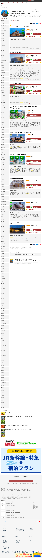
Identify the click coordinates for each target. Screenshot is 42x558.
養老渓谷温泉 (3, 147)
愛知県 (11, 510)
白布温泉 (2, 80)
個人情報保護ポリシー (23, 551)
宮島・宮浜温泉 (3, 350)
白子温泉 (2, 144)
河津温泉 (2, 258)
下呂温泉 (2, 271)
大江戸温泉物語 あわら (17, 52)
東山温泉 (2, 90)
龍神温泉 (2, 333)
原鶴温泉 (2, 367)
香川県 (9, 515)
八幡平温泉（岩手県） (4, 48)
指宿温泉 (2, 405)
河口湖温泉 (2, 162)
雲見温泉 (2, 261)
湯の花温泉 (2, 310)
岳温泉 (2, 97)
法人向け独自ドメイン (6, 548)
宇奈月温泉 (2, 219)
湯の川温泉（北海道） (4, 25)
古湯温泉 (2, 372)
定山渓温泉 (2, 20)
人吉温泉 (2, 387)
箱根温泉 (2, 149)
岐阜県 (9, 510)
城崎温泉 (11, 496)
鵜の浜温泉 (2, 209)
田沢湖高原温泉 (3, 67)
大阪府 (11, 512)
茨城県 (11, 503)
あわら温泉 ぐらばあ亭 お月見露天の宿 (21, 132)
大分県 (16, 517)
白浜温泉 (17, 496)
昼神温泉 (2, 194)
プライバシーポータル (4, 552)
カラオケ (21, 263)
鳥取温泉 (2, 338)
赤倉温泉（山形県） (3, 72)
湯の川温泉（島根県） (4, 345)
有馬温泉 (2, 313)
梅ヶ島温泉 (2, 256)
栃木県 (7, 503)
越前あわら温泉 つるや (17, 223)
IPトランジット (5, 546)
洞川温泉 (2, 325)
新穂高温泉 (8, 496)
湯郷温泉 (2, 348)
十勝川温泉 (2, 23)
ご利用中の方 (30, 536)
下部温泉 (2, 164)
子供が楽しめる (29, 263)
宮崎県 (18, 517)
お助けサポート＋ (18, 528)
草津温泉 (2, 119)
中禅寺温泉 (2, 112)
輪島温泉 (2, 233)
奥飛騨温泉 (2, 276)
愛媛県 (11, 515)
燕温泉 (2, 216)
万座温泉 (2, 122)
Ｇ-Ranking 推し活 (35, 506)
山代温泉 (2, 229)
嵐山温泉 (2, 300)
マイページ (37, 0)
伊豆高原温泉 (3, 246)
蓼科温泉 (2, 184)
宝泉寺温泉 (2, 402)
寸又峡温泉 (2, 263)
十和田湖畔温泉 (3, 45)
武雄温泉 (2, 370)
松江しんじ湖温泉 (3, 343)
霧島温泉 (2, 407)
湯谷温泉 (2, 286)
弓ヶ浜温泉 (2, 268)
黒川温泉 (2, 377)
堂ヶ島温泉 (2, 266)
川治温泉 (2, 110)
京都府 (9, 512)
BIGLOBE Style (18, 543)
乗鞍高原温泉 (3, 189)
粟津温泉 (2, 226)
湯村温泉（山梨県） (3, 167)
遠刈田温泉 (2, 57)
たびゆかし (34, 505)
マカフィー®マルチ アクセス (6, 547)
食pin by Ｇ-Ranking (35, 507)
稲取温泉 (2, 251)
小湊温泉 (2, 142)
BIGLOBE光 (4, 528)
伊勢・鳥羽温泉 (3, 288)
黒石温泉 (2, 43)
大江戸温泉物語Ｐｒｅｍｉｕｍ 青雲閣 (20, 26)
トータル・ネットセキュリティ (20, 530)
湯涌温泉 (2, 231)
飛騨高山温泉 (3, 278)
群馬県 (9, 503)
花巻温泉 (2, 50)
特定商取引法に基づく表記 (17, 552)
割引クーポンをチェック (34, 36)
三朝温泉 (2, 335)
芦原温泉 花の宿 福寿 (17, 178)
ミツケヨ (34, 504)
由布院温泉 (2, 395)
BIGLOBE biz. (4, 537)
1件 (36, 156)
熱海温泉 (2, 238)
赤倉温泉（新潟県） (3, 204)
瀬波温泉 (2, 214)
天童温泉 (2, 82)
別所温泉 (2, 196)
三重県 (13, 510)
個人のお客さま (4, 525)
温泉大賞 (31, 528)
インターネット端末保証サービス (20, 529)
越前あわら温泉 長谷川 (17, 200)
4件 (36, 86)
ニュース (17, 541)
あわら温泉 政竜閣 (16, 83)
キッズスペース (24, 263)
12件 (37, 29)
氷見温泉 (2, 221)
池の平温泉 (2, 206)
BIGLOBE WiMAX (5, 531)
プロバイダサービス (5, 541)
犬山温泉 (2, 281)
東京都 (11, 505)
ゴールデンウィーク (16, 263)
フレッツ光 (4, 540)
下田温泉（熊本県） (3, 382)
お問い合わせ (3, 551)
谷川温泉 (2, 132)
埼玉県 (7, 505)
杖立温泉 (2, 385)
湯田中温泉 (2, 199)
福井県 (18, 20)
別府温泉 (10, 497)
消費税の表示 (8, 551)
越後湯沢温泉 (3, 211)
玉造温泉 (2, 497)
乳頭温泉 (2, 62)
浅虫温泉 (2, 40)
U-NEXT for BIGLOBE (19, 531)
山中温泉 (2, 224)
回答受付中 (25, 254)
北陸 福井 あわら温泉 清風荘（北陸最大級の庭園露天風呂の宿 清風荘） (24, 107)
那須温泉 (2, 114)
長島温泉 (2, 293)
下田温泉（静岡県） (3, 243)
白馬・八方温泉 (3, 191)
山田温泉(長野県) (3, 201)
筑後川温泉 (2, 365)
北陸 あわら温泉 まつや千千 (19, 154)
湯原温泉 (8, 497)
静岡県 (7, 510)
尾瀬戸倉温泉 (3, 127)
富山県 (11, 20)
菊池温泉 (2, 380)
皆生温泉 (5, 497)
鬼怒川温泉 (2, 105)
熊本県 (13, 517)
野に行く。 (34, 502)
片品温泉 (2, 129)
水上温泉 (2, 134)
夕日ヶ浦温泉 (3, 308)
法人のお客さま (4, 536)
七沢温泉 (2, 152)
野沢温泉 (2, 169)
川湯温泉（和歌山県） (4, 330)
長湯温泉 (2, 400)
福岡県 (7, 517)
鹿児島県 (21, 517)
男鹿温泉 (2, 65)
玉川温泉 (22, 497)
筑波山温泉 (2, 137)
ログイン (40, 0)
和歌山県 (18, 512)
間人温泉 (2, 305)
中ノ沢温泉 (2, 100)
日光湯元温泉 (3, 107)
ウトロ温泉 (2, 28)
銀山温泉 (2, 70)
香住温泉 (2, 318)
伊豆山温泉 (2, 248)
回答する (29, 0)
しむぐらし (31, 529)
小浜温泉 (2, 375)
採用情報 (17, 542)
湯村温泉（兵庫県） (3, 323)
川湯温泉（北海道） (3, 30)
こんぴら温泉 (25, 496)
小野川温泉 (2, 77)
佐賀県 (9, 517)
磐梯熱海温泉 (3, 102)
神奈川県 (14, 505)
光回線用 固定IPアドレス (6, 542)
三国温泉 (2, 236)
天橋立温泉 (2, 298)
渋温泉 (2, 181)
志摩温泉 (6, 498)
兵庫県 (13, 512)
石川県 (15, 20)
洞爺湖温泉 (2, 33)
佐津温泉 (2, 320)
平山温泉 (2, 390)
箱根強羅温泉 (3, 157)
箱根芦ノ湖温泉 (3, 154)
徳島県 (7, 515)
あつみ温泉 (2, 75)
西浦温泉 (2, 283)
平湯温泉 (2, 273)
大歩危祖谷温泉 (3, 357)
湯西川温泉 (2, 117)
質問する (33, 0)
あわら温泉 (2, 234)
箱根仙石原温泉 (3, 159)
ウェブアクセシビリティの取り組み (15, 551)
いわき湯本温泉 (3, 95)
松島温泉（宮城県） (3, 60)
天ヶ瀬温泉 (2, 397)
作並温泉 (2, 55)
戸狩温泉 (2, 186)
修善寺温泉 (2, 241)
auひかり (4, 529)
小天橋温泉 (2, 303)
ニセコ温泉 (2, 35)
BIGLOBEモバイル (5, 530)
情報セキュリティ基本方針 (24, 552)
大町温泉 (2, 176)
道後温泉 (2, 362)
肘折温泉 (2, 85)
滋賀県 (7, 512)
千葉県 (9, 505)
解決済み (32, 254)
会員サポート (31, 540)
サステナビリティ (18, 540)
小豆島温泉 (2, 360)
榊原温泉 (2, 291)
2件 (36, 134)
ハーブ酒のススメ (35, 508)
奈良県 (16, 512)
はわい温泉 (2, 340)
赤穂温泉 (2, 315)
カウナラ (34, 503)
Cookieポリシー (10, 552)
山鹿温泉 (2, 392)
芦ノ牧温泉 (2, 92)
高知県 (13, 515)
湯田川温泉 (2, 87)
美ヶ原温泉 (2, 174)
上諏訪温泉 (2, 179)
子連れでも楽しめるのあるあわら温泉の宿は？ (22, 47)
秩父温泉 (2, 139)
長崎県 (11, 517)
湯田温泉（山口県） (3, 355)
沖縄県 (23, 517)
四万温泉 (2, 124)
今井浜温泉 (2, 253)
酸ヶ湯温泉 (2, 38)
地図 (28, 31)
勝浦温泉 (2, 328)
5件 (36, 55)
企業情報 (16, 536)
